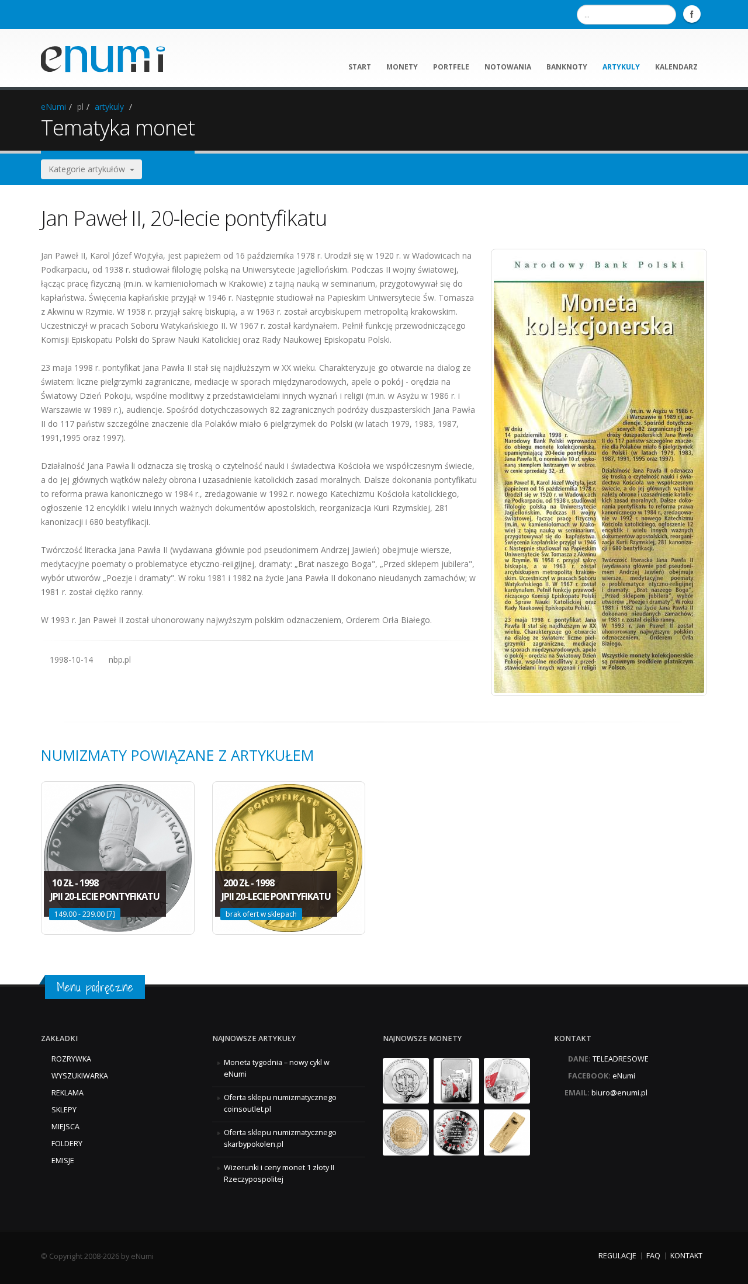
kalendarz (676, 67)
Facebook (692, 14)
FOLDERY (66, 1144)
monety (402, 67)
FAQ (653, 1256)
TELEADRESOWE (621, 1059)
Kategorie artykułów (89, 169)
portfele (451, 67)
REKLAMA (67, 1093)
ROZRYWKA (71, 1059)
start (359, 67)
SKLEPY (64, 1110)
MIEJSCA (65, 1127)
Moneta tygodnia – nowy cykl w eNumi (277, 1068)
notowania (507, 67)
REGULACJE (617, 1256)
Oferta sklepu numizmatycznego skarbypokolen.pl (280, 1138)
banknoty (566, 67)
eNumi (53, 106)
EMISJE (62, 1160)
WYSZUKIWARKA (79, 1076)
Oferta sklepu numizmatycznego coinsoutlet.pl (280, 1103)
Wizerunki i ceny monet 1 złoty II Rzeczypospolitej (279, 1173)
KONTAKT (686, 1256)
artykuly (621, 67)
